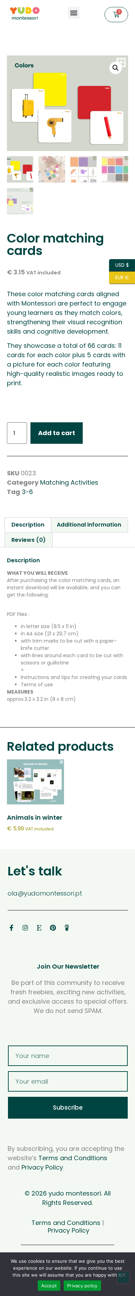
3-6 (27, 491)
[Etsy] (39, 928)
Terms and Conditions (72, 1158)
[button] (73, 12)
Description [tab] (27, 525)
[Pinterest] (53, 928)
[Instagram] (25, 928)
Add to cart (56, 433)
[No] (123, 1277)
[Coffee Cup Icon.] (67, 928)
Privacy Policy (42, 1167)
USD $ (119, 264)
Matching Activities (69, 482)
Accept (49, 1285)
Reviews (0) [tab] (28, 540)
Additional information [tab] (89, 525)
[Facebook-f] (11, 928)
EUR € (119, 277)
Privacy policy (82, 1285)
